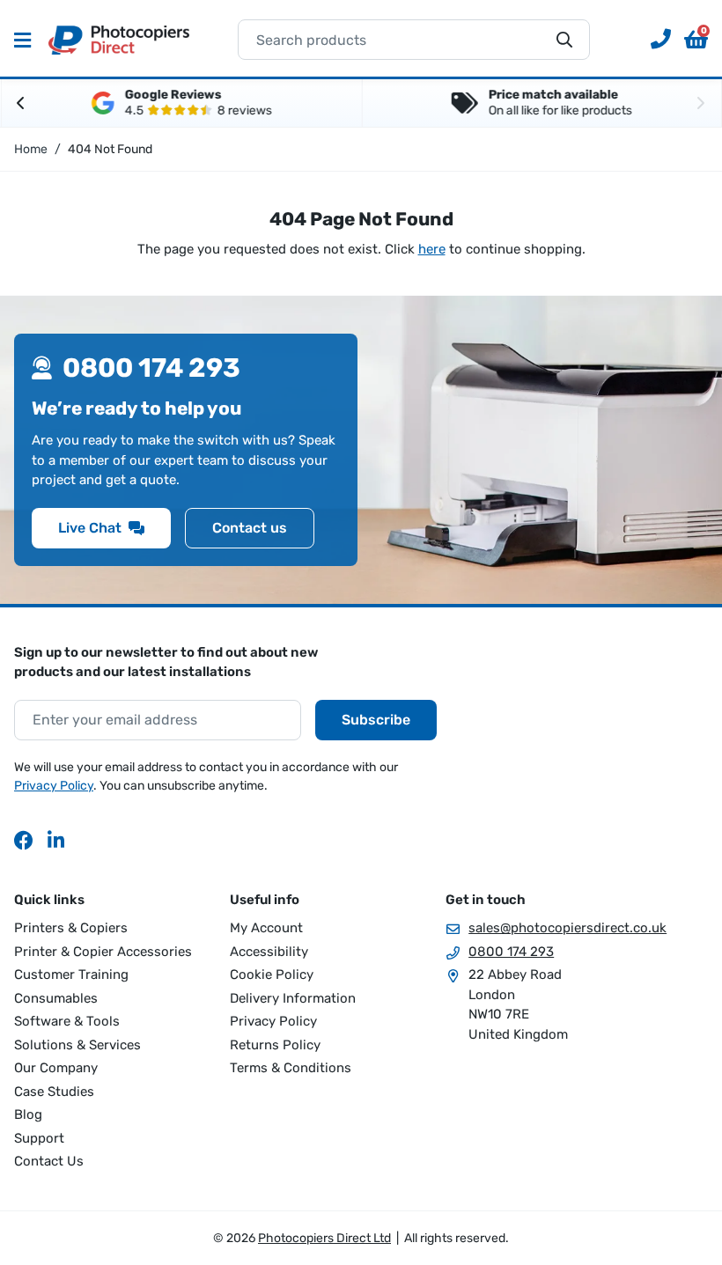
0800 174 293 (511, 952)
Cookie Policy (271, 974)
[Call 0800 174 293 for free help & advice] (654, 40)
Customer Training (71, 974)
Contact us (249, 527)
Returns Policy (275, 1045)
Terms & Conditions (290, 1068)
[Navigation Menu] (22, 39)
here (432, 249)
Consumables (56, 998)
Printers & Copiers (71, 928)
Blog (28, 1114)
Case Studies (54, 1092)
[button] (696, 39)
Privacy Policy (53, 785)
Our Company (56, 1068)
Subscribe (376, 719)
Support (39, 1138)
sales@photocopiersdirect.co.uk (567, 928)
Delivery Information (293, 998)
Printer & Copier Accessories (103, 952)
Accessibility (269, 952)
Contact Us (49, 1161)
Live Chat (90, 527)
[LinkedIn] (57, 839)
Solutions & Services (77, 1045)
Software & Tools (67, 1021)
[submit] (564, 39)
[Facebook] (23, 839)
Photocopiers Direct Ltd (118, 39)
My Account (266, 928)
